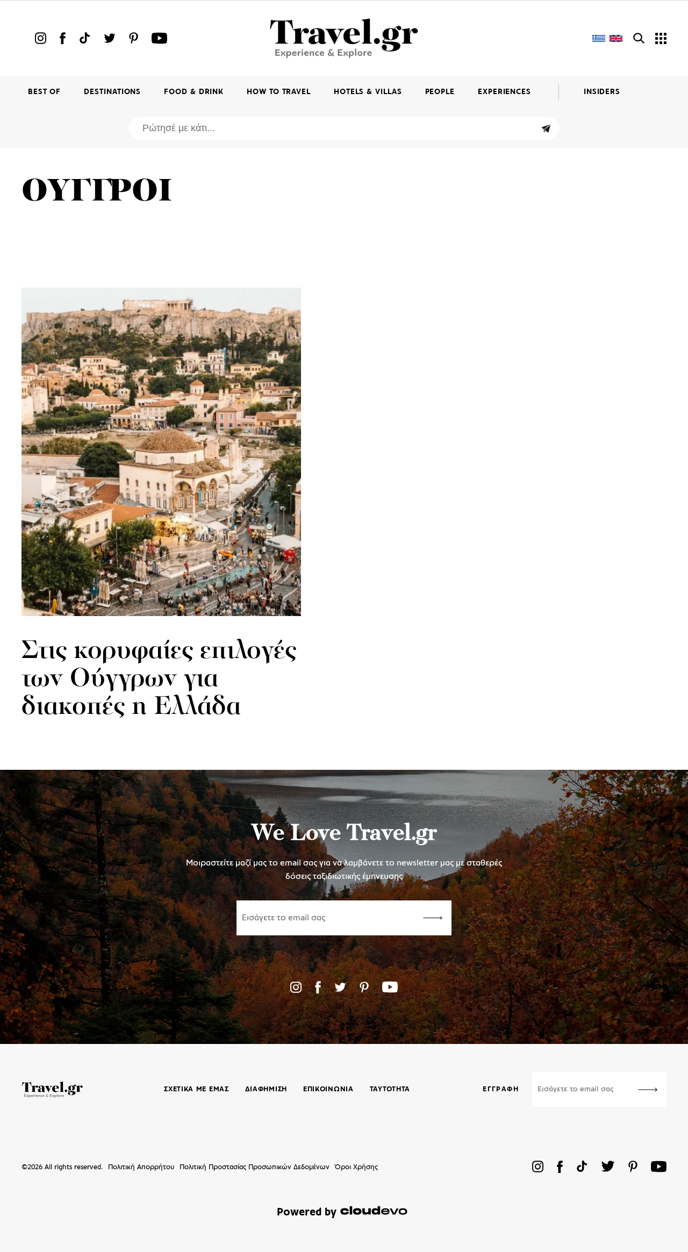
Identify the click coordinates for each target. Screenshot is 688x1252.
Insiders (602, 92)
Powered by (306, 1212)
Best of (44, 92)
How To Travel (279, 92)
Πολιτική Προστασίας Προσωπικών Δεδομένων (254, 1167)
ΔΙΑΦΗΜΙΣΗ (266, 1089)
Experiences (504, 92)
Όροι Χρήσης (356, 1167)
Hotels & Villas (368, 92)
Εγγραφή (501, 1089)
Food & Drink (194, 92)
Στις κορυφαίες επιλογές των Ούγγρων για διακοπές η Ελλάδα (159, 679)
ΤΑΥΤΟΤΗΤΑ (390, 1089)
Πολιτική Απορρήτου (141, 1167)
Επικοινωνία (328, 1089)
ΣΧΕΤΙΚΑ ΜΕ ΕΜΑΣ (196, 1089)
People (440, 92)
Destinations (112, 92)
